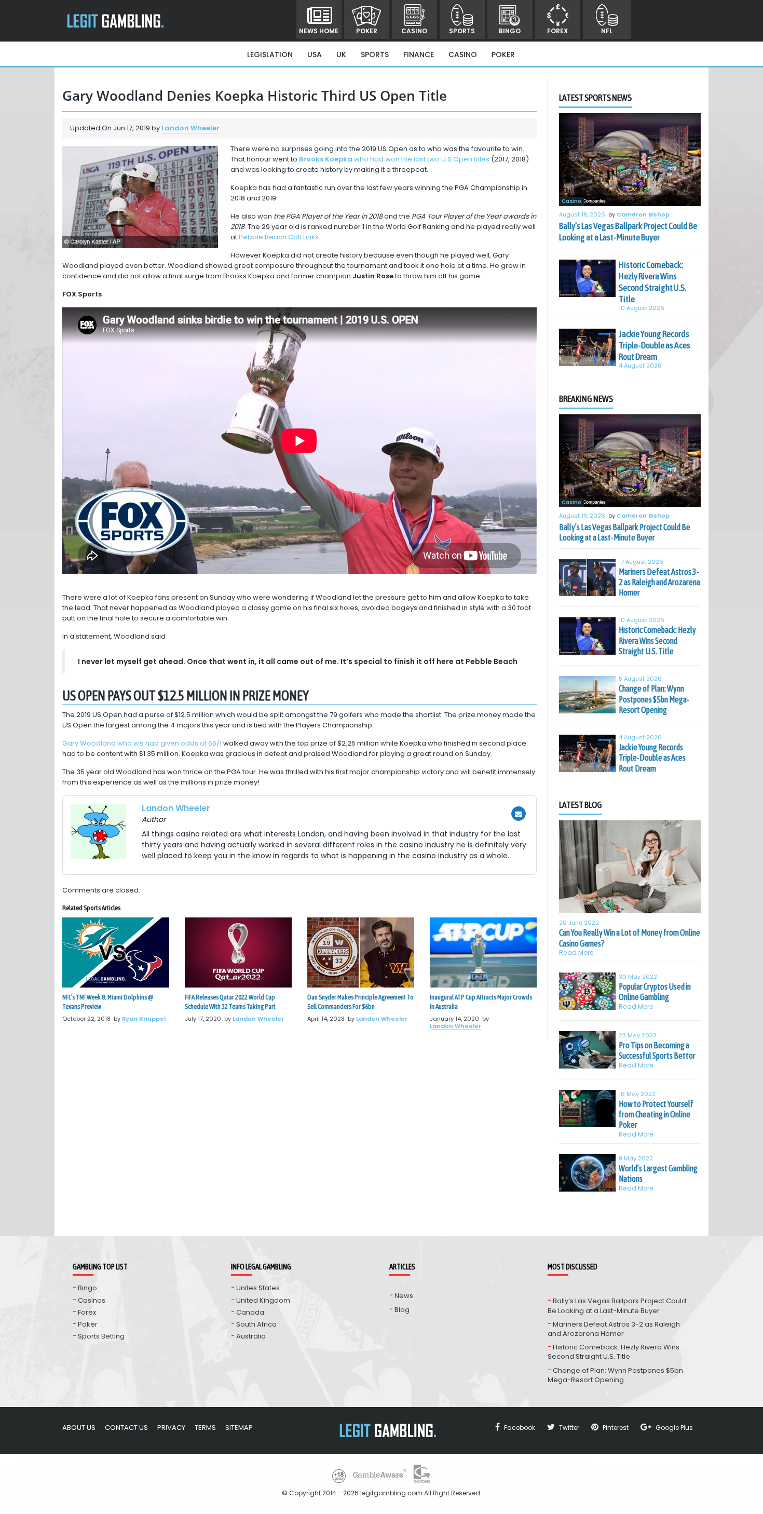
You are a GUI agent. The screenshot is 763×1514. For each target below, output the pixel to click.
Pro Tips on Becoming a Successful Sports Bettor (657, 1050)
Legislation (270, 54)
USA (314, 54)
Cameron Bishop (643, 215)
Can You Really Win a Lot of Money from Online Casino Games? (629, 938)
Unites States (258, 1288)
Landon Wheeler (190, 128)
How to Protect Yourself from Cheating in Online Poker (656, 1114)
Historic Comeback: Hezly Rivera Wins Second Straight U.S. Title (652, 282)
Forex (557, 30)
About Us (79, 1427)
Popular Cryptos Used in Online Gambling (655, 992)
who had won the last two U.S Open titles (394, 159)
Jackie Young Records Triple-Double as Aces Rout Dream (654, 345)
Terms (205, 1427)
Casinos (91, 1300)
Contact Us (126, 1427)
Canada (250, 1312)
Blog (402, 1310)
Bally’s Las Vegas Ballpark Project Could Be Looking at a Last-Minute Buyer (628, 231)
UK (341, 54)
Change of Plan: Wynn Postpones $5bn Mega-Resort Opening (654, 699)
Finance (418, 54)
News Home (318, 30)
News (403, 1296)
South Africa (256, 1324)
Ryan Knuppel (144, 1019)
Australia (251, 1336)
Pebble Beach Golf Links (279, 237)
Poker (366, 30)
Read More (576, 952)
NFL (606, 30)
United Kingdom (263, 1300)
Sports (462, 30)
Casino (414, 30)
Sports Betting (101, 1336)
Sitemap (239, 1427)
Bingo (510, 30)
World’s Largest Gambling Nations (658, 1173)
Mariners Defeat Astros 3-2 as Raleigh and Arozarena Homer (659, 582)
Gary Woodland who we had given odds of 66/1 (142, 743)
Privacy (171, 1427)
